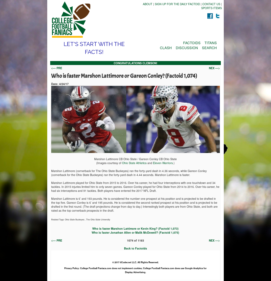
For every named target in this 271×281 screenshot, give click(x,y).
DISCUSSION (187, 47)
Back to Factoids (135, 248)
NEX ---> (214, 68)
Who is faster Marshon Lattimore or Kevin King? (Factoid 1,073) (135, 228)
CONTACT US (211, 4)
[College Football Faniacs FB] (210, 16)
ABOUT (147, 4)
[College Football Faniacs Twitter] (218, 16)
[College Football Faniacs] (93, 19)
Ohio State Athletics (134, 163)
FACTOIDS (192, 42)
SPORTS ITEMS (211, 8)
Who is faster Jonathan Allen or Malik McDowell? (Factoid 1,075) (135, 232)
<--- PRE (56, 68)
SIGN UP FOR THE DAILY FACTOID (177, 4)
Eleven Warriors (163, 163)
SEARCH (209, 47)
